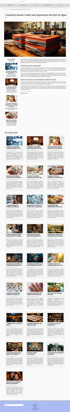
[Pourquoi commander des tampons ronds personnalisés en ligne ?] (35, 317)
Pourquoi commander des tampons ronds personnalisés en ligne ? (34, 325)
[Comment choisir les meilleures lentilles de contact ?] (14, 199)
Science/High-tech (48, 5)
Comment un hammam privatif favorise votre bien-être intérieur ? (11, 88)
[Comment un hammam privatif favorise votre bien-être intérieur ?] (11, 82)
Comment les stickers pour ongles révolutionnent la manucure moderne (34, 294)
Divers (60, 5)
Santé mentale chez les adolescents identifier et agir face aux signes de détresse (34, 237)
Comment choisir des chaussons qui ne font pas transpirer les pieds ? (34, 177)
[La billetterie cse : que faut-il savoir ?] (14, 317)
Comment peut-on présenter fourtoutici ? (56, 353)
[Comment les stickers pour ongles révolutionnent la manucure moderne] (35, 287)
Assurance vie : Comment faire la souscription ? (13, 382)
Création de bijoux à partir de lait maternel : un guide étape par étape (13, 236)
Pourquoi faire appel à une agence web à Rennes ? (13, 353)
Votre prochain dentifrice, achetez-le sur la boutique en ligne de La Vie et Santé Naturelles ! (11, 105)
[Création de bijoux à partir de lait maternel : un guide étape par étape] (14, 228)
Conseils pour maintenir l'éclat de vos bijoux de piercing (13, 294)
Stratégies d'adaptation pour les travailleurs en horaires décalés (35, 265)
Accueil (5, 9)
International (23, 5)
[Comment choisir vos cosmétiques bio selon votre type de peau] (56, 257)
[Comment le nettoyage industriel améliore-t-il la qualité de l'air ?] (11, 66)
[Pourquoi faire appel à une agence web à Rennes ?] (14, 346)
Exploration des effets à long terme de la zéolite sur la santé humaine (11, 121)
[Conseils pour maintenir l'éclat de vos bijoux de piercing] (14, 287)
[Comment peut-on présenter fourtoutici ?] (56, 346)
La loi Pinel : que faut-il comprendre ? (54, 324)
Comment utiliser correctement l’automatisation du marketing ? (32, 355)
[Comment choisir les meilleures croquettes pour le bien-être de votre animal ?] (56, 170)
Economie (10, 5)
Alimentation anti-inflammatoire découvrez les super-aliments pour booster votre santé (55, 207)
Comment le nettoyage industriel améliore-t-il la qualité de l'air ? (11, 72)
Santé (34, 5)
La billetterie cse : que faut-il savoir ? (14, 324)
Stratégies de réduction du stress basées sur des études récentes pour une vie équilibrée (55, 237)
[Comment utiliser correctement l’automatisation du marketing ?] (35, 346)
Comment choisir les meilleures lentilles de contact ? (12, 206)
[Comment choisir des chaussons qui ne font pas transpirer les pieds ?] (35, 170)
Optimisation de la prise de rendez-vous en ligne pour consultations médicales (34, 206)
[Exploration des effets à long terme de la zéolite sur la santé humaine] (11, 115)
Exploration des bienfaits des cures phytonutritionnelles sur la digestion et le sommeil (55, 295)
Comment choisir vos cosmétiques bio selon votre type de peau (55, 265)
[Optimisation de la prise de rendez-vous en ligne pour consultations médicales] (35, 199)
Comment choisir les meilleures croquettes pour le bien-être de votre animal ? (55, 178)
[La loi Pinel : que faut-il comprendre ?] (56, 317)
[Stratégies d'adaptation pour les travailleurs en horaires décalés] (35, 257)
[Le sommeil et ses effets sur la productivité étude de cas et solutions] (14, 257)
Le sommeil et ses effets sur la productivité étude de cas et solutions (14, 265)
